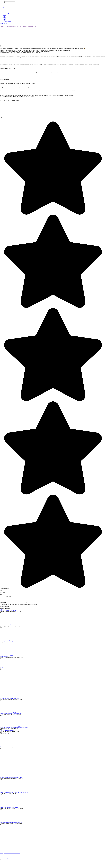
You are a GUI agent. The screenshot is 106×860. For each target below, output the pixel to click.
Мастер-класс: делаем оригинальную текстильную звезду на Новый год (14, 792)
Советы (4, 20)
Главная (4, 6)
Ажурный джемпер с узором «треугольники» (9, 625)
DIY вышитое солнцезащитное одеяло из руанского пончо (11, 777)
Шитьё (4, 7)
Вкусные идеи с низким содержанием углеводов (9, 698)
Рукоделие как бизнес (7, 13)
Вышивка (4, 9)
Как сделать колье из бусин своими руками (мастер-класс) (11, 822)
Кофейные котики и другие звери (6, 667)
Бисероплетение (8, 21)
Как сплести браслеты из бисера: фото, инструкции (10, 761)
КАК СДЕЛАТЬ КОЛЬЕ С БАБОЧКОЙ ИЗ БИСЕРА (10, 853)
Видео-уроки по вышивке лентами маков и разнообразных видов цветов (14, 727)
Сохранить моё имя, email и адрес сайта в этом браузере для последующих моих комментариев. (20, 604)
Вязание (4, 8)
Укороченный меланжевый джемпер (7, 730)
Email (1, 592)
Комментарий (3, 602)
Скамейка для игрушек (4, 656)
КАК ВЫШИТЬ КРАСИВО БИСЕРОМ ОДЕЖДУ (9, 837)
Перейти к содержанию (4, 0)
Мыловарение (5, 12)
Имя (1, 590)
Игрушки (4, 11)
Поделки (4, 10)
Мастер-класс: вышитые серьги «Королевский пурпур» (10, 713)
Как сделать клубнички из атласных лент (8, 610)
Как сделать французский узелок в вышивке (8, 746)
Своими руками (3, 3)
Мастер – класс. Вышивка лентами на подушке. (9, 807)
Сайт (1, 594)
